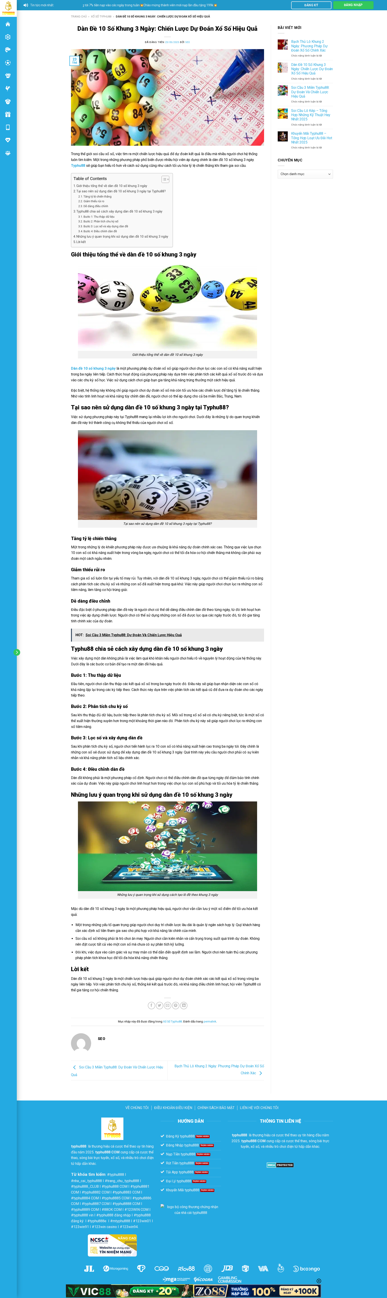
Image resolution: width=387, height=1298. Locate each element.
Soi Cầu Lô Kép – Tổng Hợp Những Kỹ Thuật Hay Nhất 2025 (310, 115)
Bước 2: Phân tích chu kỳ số (101, 221)
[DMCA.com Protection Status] (280, 1165)
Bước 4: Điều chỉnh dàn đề (100, 231)
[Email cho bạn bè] (167, 1005)
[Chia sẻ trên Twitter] (159, 1005)
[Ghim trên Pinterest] (175, 1005)
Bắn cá (7, 49)
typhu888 (7, 24)
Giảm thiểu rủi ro (94, 201)
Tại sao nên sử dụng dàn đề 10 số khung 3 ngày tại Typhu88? (121, 191)
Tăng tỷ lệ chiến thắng (98, 196)
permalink (210, 1021)
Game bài (7, 75)
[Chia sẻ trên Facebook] (151, 1005)
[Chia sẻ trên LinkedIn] (183, 1005)
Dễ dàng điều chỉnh (96, 206)
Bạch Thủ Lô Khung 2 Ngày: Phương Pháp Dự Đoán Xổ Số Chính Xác (309, 45)
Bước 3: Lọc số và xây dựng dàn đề (106, 226)
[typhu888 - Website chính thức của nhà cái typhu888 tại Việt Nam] (8, 8)
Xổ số (7, 101)
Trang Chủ (79, 16)
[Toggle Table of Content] (163, 179)
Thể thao (7, 62)
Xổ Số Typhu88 (101, 16)
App (7, 127)
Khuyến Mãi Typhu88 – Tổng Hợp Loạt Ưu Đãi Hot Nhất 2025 (311, 137)
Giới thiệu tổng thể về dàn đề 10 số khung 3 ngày (111, 186)
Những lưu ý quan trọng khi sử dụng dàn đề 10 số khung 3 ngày (122, 237)
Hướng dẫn (7, 140)
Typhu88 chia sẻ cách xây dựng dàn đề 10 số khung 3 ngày (119, 211)
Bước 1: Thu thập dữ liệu (99, 216)
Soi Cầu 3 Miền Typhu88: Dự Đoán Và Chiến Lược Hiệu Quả (310, 91)
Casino (7, 37)
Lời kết (81, 242)
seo (187, 42)
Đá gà (7, 88)
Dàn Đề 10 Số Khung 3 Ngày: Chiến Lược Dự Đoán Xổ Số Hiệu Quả (312, 69)
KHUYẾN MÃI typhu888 (7, 114)
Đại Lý (7, 153)
